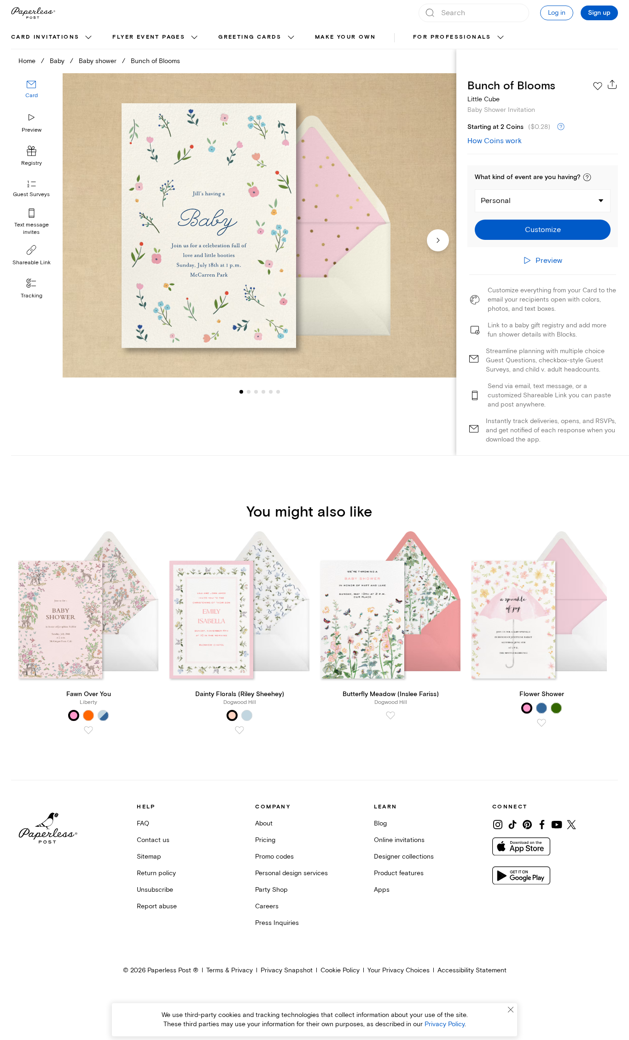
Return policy (156, 873)
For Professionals (452, 37)
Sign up (599, 13)
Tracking (31, 295)
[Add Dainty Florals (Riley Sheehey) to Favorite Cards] (239, 730)
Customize (543, 229)
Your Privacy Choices (398, 970)
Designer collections (404, 856)
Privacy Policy (445, 1024)
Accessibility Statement (472, 970)
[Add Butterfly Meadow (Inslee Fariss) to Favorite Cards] (390, 715)
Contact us (153, 840)
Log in (556, 13)
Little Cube (483, 99)
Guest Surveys (31, 194)
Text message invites (31, 228)
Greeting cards (250, 37)
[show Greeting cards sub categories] (291, 38)
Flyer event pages (148, 37)
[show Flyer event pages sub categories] (194, 38)
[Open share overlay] (612, 84)
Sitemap (149, 856)
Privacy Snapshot (287, 970)
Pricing (265, 840)
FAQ (143, 823)
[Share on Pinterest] (527, 824)
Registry (31, 163)
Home (26, 61)
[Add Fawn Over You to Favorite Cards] (88, 730)
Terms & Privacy (229, 970)
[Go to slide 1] (241, 391)
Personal (496, 200)
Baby (57, 61)
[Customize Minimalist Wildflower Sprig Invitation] (259, 225)
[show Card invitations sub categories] (88, 38)
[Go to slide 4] (256, 391)
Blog (380, 823)
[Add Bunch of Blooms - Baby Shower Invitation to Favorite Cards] (597, 86)
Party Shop (271, 890)
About (264, 823)
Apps (382, 890)
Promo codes (274, 856)
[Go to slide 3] (248, 391)
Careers (267, 906)
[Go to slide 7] (278, 391)
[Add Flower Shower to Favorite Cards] (541, 722)
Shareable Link (31, 262)
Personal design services (291, 873)
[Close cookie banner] (510, 1009)
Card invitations (45, 37)
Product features (399, 873)
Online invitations (399, 840)
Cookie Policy (340, 970)
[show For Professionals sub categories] (500, 38)
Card (31, 95)
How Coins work (494, 140)
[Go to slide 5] (263, 391)
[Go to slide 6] (271, 391)
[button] (587, 177)
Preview (31, 130)
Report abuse (157, 906)
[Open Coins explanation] (561, 127)
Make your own (345, 37)
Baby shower (97, 61)
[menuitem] (52, 38)
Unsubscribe (155, 890)
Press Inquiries (277, 923)
